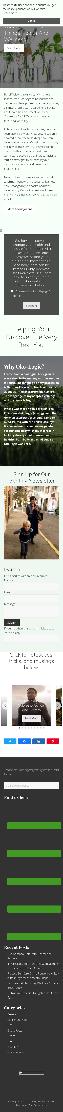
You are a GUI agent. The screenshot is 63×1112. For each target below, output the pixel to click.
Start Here (13, 48)
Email (8, 592)
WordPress (34, 1105)
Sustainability (15, 1052)
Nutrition (12, 1047)
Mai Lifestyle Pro (35, 1101)
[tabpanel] (31, 705)
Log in (44, 1105)
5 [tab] (31, 728)
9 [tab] (44, 728)
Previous (6, 706)
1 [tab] (19, 728)
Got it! (31, 20)
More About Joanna (19, 209)
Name (9, 580)
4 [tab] (28, 728)
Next (57, 706)
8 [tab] (40, 728)
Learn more (10, 13)
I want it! (31, 306)
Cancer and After (17, 1020)
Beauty (11, 1014)
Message (9, 604)
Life (9, 1041)
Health (11, 1036)
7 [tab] (37, 728)
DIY (9, 1025)
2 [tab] (22, 728)
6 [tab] (34, 728)
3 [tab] (25, 728)
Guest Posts (14, 1030)
